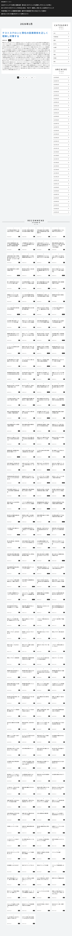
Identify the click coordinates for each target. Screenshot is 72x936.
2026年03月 (56, 95)
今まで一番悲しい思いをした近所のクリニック (40, 8)
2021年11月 (56, 148)
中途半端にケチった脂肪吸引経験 (11, 11)
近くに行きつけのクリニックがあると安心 (13, 8)
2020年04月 (56, 205)
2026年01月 (56, 102)
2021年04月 (56, 169)
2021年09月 (56, 152)
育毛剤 (55, 58)
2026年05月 (56, 88)
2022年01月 (56, 141)
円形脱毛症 (56, 36)
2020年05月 (56, 201)
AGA (54, 33)
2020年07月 (56, 194)
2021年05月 (56, 166)
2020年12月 (56, 180)
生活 (54, 51)
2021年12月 (56, 144)
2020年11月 (56, 183)
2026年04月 (56, 91)
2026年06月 (56, 84)
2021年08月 (56, 155)
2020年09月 (56, 187)
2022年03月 (56, 134)
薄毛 (54, 61)
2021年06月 (56, 162)
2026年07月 (56, 81)
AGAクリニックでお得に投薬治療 (11, 5)
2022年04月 (56, 130)
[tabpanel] (13, 232)
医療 (54, 40)
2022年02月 (56, 137)
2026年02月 (56, 98)
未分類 (55, 47)
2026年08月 (56, 77)
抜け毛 (55, 44)
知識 (54, 54)
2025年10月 (56, 112)
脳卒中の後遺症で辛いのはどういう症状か (34, 11)
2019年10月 (56, 212)
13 (32, 77)
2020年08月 (56, 190)
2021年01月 (56, 176)
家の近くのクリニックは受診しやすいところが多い (37, 5)
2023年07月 (56, 123)
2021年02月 (56, 173)
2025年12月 (56, 105)
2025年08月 (56, 120)
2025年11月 (56, 109)
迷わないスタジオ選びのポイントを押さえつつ (14, 14)
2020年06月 (56, 198)
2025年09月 (56, 116)
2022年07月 (56, 127)
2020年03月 (56, 208)
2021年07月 (56, 159)
